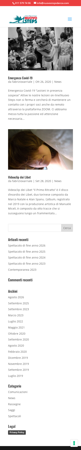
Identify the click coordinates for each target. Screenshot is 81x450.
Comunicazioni (18, 392)
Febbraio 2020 (17, 351)
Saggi (11, 410)
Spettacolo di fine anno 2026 (26, 245)
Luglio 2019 (15, 376)
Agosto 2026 (16, 297)
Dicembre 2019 (18, 358)
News (58, 82)
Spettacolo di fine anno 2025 (26, 251)
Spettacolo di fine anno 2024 (26, 257)
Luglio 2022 (15, 321)
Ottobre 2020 (16, 333)
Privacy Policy (17, 432)
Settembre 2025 (18, 303)
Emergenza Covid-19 (20, 77)
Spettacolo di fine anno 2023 (26, 263)
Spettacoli (14, 416)
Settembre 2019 (18, 370)
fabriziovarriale (22, 82)
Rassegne (14, 404)
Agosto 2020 (16, 345)
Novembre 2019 (18, 364)
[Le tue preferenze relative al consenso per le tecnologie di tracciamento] (74, 443)
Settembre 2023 (18, 309)
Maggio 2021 (16, 327)
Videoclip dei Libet (19, 177)
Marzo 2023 (15, 315)
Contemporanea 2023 (22, 269)
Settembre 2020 (18, 339)
